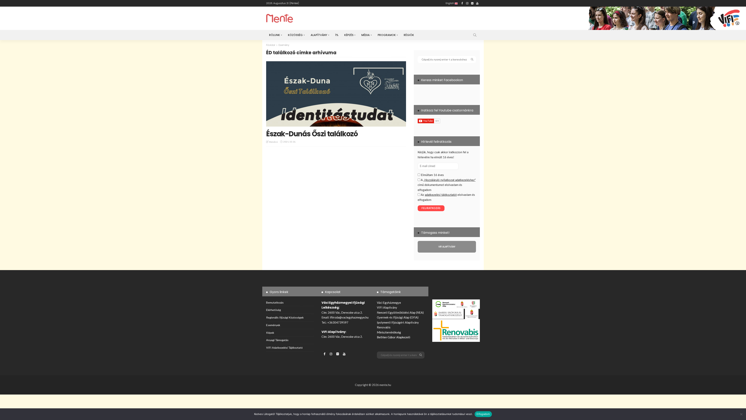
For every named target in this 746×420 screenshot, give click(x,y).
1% (336, 35)
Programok (387, 35)
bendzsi (273, 141)
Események (273, 325)
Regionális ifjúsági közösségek (285, 317)
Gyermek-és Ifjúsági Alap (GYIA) (397, 317)
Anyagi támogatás (277, 340)
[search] (475, 35)
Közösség (295, 35)
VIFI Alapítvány (387, 307)
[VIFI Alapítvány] (447, 247)
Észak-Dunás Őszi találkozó (312, 134)
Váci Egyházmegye (389, 302)
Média (365, 35)
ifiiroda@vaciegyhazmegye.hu (349, 317)
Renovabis (383, 327)
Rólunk (274, 35)
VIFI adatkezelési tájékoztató (284, 347)
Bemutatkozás (275, 302)
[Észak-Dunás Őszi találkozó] (336, 94)
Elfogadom (483, 414)
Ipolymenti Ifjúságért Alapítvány (398, 322)
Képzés (348, 35)
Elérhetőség (273, 310)
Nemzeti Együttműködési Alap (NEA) (400, 312)
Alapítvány (319, 35)
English (450, 3)
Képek (270, 332)
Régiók (409, 35)
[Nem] (741, 414)
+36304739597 (337, 322)
